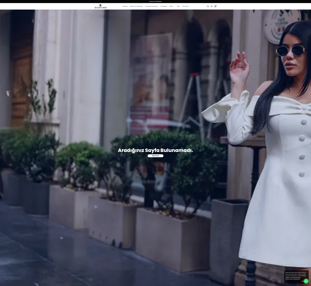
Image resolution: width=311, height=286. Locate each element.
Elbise (171, 6)
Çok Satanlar (163, 6)
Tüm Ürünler (185, 6)
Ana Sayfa (155, 156)
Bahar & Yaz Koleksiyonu (136, 6)
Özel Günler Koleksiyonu (151, 6)
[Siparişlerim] (212, 6)
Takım (178, 6)
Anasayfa (125, 6)
